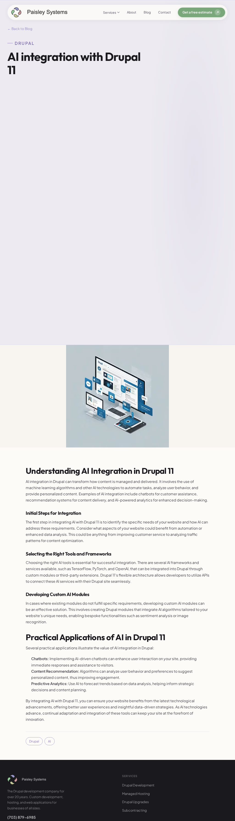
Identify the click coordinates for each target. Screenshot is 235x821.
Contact (164, 12)
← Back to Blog (19, 28)
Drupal (34, 741)
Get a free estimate (197, 12)
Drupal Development (138, 785)
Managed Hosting (136, 793)
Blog (147, 12)
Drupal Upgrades (135, 802)
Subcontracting (134, 810)
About (131, 12)
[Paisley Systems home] (39, 12)
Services (109, 12)
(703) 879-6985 (21, 817)
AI (49, 741)
